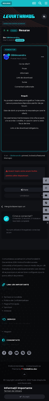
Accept (25, 396)
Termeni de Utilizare (13, 391)
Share (25, 190)
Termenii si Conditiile (13, 297)
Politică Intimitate (16, 366)
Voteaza (7, 311)
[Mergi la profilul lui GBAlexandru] (6, 57)
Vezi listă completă (21, 221)
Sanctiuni (8, 307)
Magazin (7, 332)
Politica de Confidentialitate (16, 300)
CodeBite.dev (30, 369)
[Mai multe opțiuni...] (42, 56)
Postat (19, 58)
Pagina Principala (11, 304)
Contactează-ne (33, 366)
